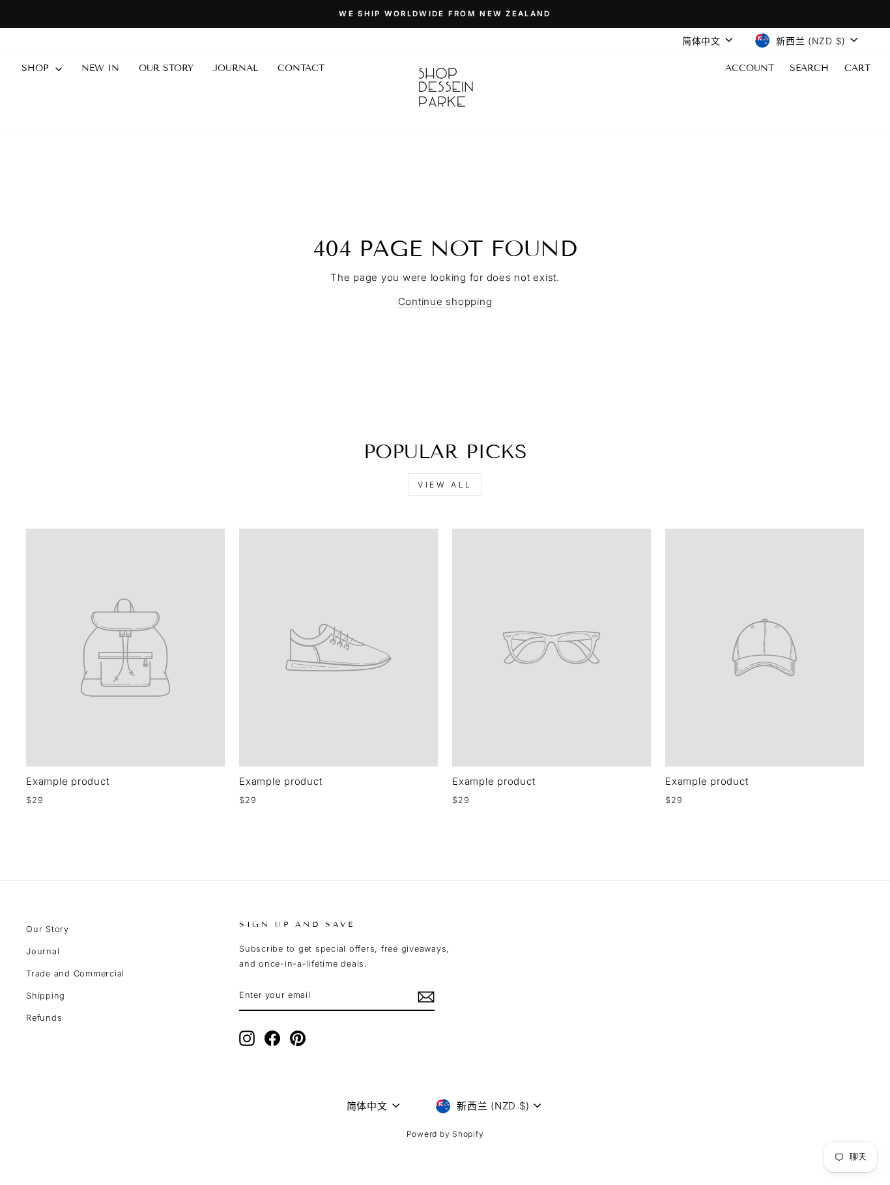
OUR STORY (166, 68)
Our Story (47, 929)
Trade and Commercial (75, 973)
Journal (42, 951)
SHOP (37, 68)
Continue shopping (445, 301)
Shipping (45, 996)
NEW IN (100, 68)
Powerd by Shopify (445, 1134)
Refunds (44, 1018)
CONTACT (301, 68)
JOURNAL (235, 68)
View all (445, 485)
